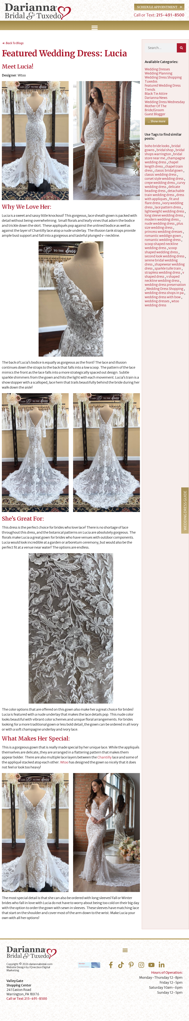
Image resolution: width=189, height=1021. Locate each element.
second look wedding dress (164, 256)
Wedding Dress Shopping (164, 289)
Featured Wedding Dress (163, 86)
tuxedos (151, 81)
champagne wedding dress (165, 160)
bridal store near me (163, 156)
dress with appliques (164, 197)
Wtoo (64, 762)
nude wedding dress (160, 224)
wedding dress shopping (163, 77)
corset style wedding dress (164, 179)
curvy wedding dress (165, 185)
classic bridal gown (169, 171)
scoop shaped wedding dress (161, 250)
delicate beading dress (162, 189)
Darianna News (156, 98)
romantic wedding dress (163, 240)
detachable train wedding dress (164, 193)
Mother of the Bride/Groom (155, 108)
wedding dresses (157, 69)
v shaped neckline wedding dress (162, 279)
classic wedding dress (160, 175)
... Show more (156, 121)
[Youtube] (151, 965)
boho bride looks (157, 146)
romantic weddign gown (163, 236)
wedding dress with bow (163, 297)
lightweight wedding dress (164, 211)
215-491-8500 (170, 15)
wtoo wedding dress (162, 303)
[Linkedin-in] (161, 965)
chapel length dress (161, 164)
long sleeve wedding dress (164, 215)
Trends (150, 90)
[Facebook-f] (111, 965)
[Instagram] (141, 965)
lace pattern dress (168, 207)
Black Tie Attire (156, 94)
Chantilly (104, 757)
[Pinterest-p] (131, 965)
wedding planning (158, 73)
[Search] (181, 47)
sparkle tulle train (168, 268)
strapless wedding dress (162, 272)
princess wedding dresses (163, 232)
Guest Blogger (155, 114)
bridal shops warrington (165, 152)
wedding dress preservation (165, 285)
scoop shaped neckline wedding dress (161, 246)
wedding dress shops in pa (164, 293)
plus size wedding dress (164, 226)
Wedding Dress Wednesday (165, 102)
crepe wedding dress (160, 183)
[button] (94, 28)
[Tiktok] (121, 965)
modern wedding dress (162, 219)
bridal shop (165, 150)
